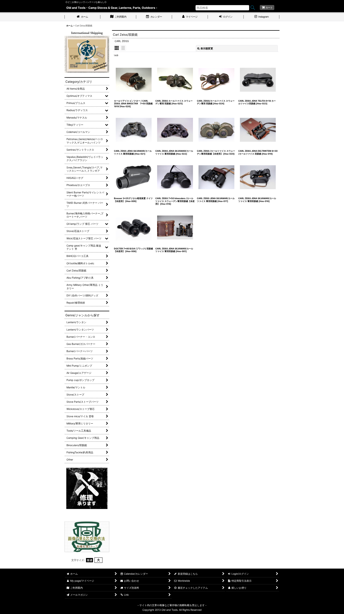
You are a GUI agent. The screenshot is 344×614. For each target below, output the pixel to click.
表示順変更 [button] (206, 48)
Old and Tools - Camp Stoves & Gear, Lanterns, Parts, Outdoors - (111, 8)
